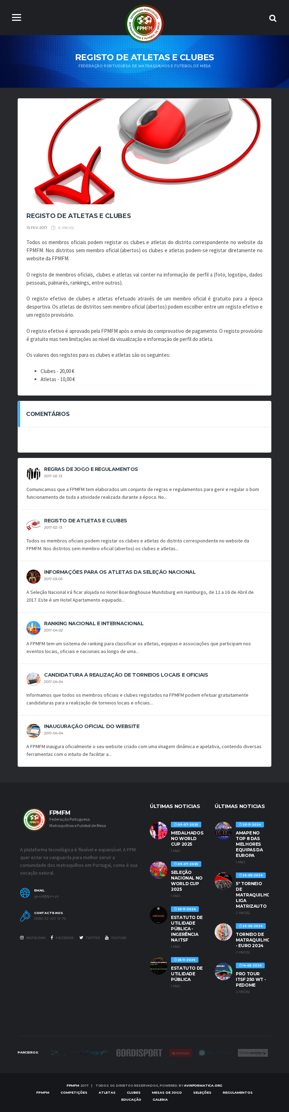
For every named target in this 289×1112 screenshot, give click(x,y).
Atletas (107, 1092)
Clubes (134, 1092)
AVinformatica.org (203, 1085)
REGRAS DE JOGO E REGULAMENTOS (91, 469)
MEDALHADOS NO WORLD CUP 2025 (187, 838)
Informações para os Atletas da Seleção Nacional (120, 572)
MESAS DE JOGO (167, 1092)
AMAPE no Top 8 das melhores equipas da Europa (249, 844)
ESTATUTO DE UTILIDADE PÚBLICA (187, 973)
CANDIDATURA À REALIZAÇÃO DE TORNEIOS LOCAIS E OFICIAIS (126, 675)
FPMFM (73, 1085)
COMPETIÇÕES (74, 1092)
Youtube (118, 938)
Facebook (64, 938)
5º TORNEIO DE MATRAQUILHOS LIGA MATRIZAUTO (254, 895)
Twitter (92, 938)
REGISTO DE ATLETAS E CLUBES (85, 520)
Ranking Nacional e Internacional (94, 623)
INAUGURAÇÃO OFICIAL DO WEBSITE (91, 726)
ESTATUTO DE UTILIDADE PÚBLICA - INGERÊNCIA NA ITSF (187, 929)
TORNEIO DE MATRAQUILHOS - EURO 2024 (254, 940)
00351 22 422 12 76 (50, 919)
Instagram (35, 938)
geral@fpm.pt (46, 896)
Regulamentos (238, 1092)
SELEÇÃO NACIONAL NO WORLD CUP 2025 (187, 881)
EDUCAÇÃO (131, 1099)
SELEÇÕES (202, 1092)
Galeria (160, 1099)
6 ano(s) (65, 227)
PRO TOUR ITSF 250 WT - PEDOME (251, 979)
